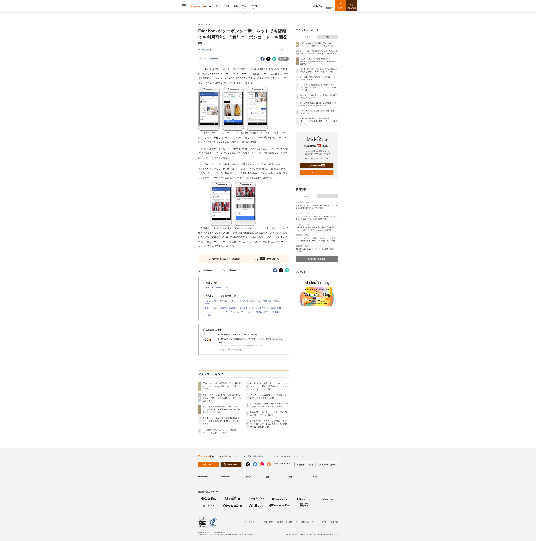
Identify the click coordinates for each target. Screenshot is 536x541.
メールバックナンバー (318, 158)
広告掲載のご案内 (305, 464)
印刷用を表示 (208, 270)
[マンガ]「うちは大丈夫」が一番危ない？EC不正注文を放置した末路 (268, 396)
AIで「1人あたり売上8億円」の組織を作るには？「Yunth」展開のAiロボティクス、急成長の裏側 (222, 397)
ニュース (217, 5)
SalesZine (225, 476)
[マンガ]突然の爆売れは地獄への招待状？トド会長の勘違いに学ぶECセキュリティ (269, 405)
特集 (244, 5)
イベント (254, 5)
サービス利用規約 (302, 522)
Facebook (214, 58)
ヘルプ (243, 522)
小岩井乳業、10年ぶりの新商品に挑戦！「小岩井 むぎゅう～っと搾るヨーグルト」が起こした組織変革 (316, 228)
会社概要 (289, 522)
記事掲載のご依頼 (327, 464)
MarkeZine (203, 476)
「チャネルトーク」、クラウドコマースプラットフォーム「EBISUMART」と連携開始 (242, 312)
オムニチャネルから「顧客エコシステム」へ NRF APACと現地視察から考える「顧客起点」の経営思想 (221, 409)
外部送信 (334, 522)
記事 (227, 5)
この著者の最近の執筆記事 (230, 349)
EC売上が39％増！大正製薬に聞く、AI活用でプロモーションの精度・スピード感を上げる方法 (222, 386)
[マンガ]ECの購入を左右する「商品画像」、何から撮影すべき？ (219, 431)
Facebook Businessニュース (217, 287)
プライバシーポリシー (320, 522)
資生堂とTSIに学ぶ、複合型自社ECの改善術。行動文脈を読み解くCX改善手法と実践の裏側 (222, 421)
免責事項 (279, 522)
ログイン (318, 172)
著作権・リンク (255, 522)
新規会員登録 (318, 165)
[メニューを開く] (184, 5)
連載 (236, 5)
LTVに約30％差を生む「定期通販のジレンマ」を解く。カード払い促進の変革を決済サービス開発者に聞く (268, 423)
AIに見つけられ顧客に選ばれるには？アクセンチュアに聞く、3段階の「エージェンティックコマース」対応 (269, 386)
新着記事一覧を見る (317, 258)
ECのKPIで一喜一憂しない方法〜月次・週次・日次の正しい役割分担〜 (268, 413)
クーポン (203, 58)
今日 (306, 37)
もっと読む (207, 315)
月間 (327, 37)
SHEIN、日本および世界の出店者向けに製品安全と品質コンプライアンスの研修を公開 (242, 308)
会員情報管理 (269, 522)
